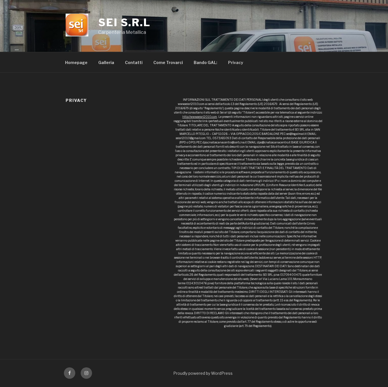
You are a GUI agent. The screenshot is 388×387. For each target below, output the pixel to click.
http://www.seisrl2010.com (199, 116)
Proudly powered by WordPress (203, 373)
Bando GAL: (205, 62)
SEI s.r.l (124, 22)
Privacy (235, 62)
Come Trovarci (168, 62)
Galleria (106, 62)
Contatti (134, 62)
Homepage (76, 62)
